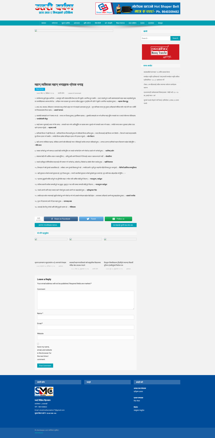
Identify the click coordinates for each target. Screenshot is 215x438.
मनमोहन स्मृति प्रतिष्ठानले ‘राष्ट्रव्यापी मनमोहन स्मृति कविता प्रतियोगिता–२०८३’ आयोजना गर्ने (161, 78)
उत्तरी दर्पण (61, 93)
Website (40, 334)
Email (40, 323)
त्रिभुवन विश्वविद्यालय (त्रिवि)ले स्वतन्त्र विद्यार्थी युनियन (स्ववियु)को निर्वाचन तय (118, 264)
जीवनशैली (98, 23)
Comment (41, 289)
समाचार (43, 23)
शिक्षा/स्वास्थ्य (120, 23)
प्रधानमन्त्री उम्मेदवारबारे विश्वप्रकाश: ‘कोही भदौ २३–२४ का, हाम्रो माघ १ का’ (161, 94)
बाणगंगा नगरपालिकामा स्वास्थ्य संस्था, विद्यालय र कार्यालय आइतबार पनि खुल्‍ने (49, 225)
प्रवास (142, 23)
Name (40, 313)
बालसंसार (151, 23)
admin (61, 266)
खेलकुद (160, 23)
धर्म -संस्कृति (108, 23)
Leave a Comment (74, 93)
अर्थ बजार (77, 23)
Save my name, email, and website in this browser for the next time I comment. (44, 353)
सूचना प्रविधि (66, 23)
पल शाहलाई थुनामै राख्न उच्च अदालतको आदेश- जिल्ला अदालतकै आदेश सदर (125, 225)
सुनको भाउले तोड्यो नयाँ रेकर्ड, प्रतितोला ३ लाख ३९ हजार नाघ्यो (161, 101)
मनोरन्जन (55, 23)
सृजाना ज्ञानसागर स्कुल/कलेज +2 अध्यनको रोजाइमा (50, 263)
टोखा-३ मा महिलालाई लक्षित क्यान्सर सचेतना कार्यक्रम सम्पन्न (160, 86)
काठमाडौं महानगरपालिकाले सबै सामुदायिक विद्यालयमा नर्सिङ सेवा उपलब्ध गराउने (85, 264)
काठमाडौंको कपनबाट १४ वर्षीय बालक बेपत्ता (157, 72)
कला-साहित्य (132, 23)
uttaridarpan (39, 433)
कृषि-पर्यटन (87, 23)
